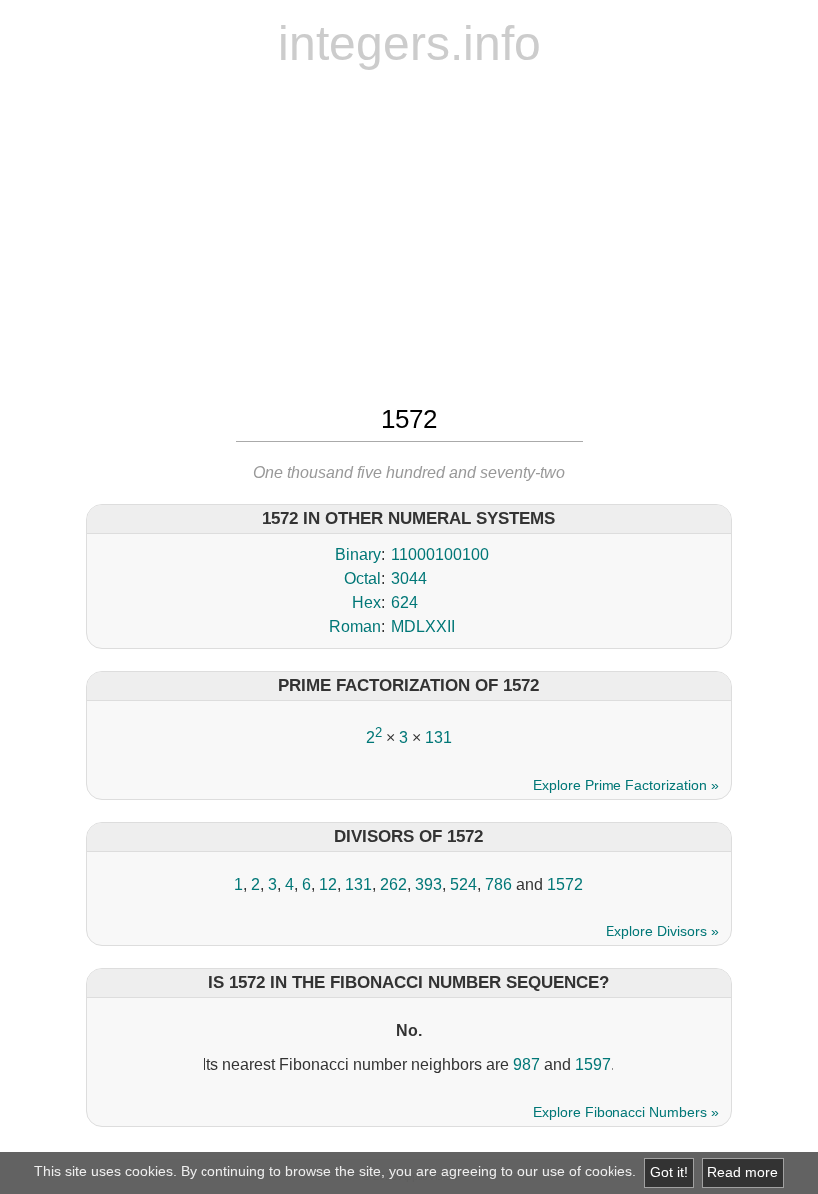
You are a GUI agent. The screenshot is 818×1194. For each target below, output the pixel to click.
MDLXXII (423, 626)
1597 (593, 1064)
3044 (409, 578)
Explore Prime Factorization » (626, 785)
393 (428, 884)
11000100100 (440, 554)
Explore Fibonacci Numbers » (626, 1112)
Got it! (669, 1172)
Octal (362, 578)
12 (328, 884)
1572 (565, 884)
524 (463, 884)
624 (404, 602)
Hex (366, 602)
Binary (358, 554)
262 (393, 884)
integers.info (409, 43)
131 (438, 737)
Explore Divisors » (662, 931)
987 (526, 1064)
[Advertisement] (409, 234)
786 (498, 884)
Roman (355, 626)
